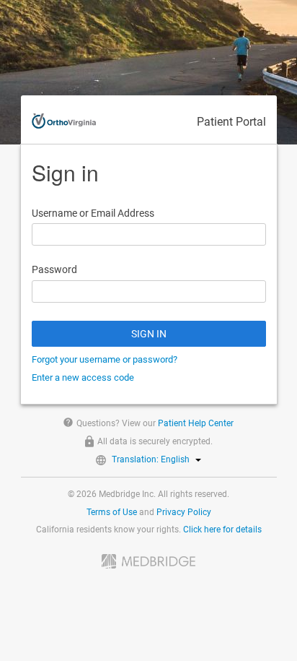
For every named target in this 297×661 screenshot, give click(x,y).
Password (54, 269)
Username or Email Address (93, 213)
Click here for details (222, 529)
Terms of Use (112, 512)
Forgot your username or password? (104, 359)
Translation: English (151, 459)
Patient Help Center (196, 423)
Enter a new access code (83, 377)
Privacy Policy (183, 512)
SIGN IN (149, 334)
